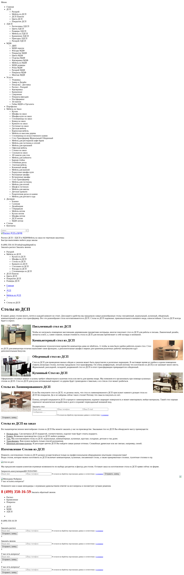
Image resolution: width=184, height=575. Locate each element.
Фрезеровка (17, 89)
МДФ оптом (17, 221)
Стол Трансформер (20, 179)
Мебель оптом (18, 211)
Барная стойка (18, 160)
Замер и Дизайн (19, 82)
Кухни (15, 111)
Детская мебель (19, 128)
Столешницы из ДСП (22, 271)
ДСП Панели (18, 16)
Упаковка (16, 80)
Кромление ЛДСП (20, 36)
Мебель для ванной (21, 170)
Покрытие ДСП (19, 21)
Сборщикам (17, 209)
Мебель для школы (20, 189)
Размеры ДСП (12, 281)
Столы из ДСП (19, 261)
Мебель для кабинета (21, 157)
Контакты (10, 226)
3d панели (16, 102)
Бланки (15, 201)
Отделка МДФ (18, 58)
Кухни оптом (18, 213)
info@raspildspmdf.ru (26, 245)
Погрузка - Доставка (21, 84)
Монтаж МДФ (18, 75)
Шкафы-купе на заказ (22, 116)
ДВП (14, 46)
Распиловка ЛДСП (20, 26)
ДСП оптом (17, 218)
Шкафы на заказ (19, 114)
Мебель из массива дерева (24, 133)
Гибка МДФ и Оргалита (23, 104)
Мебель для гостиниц (22, 182)
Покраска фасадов (20, 97)
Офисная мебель (19, 148)
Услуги (9, 77)
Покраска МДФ (19, 72)
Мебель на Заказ (13, 109)
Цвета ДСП (17, 19)
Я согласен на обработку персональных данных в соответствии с (82, 415)
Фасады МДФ (18, 50)
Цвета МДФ (17, 55)
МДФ (9, 43)
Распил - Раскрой (20, 87)
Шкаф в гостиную (20, 187)
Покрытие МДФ (19, 53)
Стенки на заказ (19, 150)
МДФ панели (18, 48)
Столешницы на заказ (22, 119)
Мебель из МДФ (19, 63)
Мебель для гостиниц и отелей (26, 143)
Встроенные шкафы (21, 177)
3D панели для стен (21, 155)
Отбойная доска (19, 162)
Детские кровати (19, 191)
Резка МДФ (17, 67)
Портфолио (11, 106)
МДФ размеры (18, 65)
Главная (10, 7)
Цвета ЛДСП (18, 29)
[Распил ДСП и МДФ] (11, 233)
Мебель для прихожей (22, 145)
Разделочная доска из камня (24, 194)
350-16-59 (9, 245)
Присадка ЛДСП (19, 38)
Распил (9, 497)
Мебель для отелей (20, 184)
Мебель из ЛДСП (20, 33)
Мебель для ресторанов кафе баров (28, 140)
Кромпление (12, 500)
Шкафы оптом (18, 216)
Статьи (9, 223)
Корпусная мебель (20, 131)
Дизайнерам (17, 206)
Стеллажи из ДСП (20, 266)
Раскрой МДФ (18, 70)
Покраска (10, 502)
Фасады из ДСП (19, 269)
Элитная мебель (19, 165)
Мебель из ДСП (19, 14)
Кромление (17, 92)
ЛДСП (9, 24)
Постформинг (18, 99)
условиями (104, 415)
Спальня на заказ (19, 153)
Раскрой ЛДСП (19, 41)
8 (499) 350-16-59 (16, 491)
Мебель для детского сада (23, 196)
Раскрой (15, 12)
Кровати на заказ (19, 123)
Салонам (16, 204)
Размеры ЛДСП (19, 31)
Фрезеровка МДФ (20, 60)
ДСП (8, 9)
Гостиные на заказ (20, 126)
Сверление (17, 94)
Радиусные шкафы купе (23, 172)
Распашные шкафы (20, 174)
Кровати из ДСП (19, 264)
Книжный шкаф (19, 167)
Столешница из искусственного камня (29, 136)
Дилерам (10, 199)
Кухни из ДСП (18, 256)
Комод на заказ (19, 121)
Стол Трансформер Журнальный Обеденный (32, 138)
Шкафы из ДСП (19, 259)
